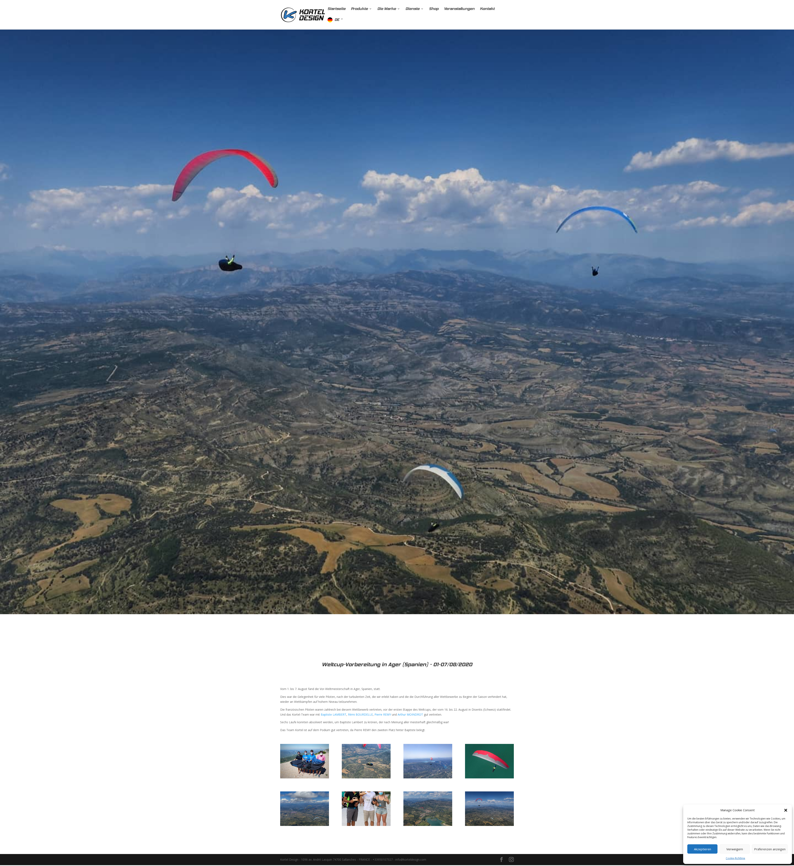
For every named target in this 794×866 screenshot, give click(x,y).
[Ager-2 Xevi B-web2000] (366, 778)
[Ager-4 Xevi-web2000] (427, 826)
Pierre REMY (382, 714)
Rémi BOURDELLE (360, 714)
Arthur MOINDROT (410, 714)
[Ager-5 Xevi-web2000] (489, 778)
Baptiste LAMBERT (333, 714)
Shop (434, 9)
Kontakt (487, 9)
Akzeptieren (702, 849)
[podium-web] (366, 826)
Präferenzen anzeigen (770, 849)
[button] (786, 810)
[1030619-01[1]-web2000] (304, 778)
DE (337, 19)
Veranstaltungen (459, 9)
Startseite (337, 9)
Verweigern (734, 849)
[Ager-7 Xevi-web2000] (304, 826)
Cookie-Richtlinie (735, 858)
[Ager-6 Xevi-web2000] (489, 826)
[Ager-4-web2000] (427, 778)
